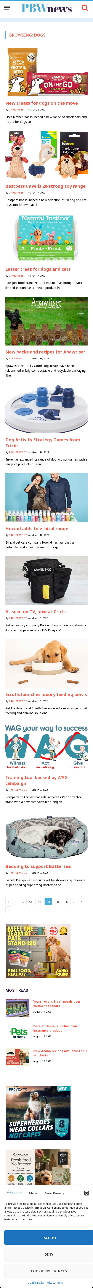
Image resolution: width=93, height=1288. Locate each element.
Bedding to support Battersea (38, 866)
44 (39, 902)
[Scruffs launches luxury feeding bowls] (46, 663)
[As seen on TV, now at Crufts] (46, 580)
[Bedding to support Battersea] (46, 835)
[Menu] (7, 8)
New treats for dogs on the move (41, 103)
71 (81, 902)
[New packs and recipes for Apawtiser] (46, 321)
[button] (86, 1193)
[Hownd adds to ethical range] (46, 497)
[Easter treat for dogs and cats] (46, 238)
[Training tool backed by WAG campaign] (46, 746)
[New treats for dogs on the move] (46, 72)
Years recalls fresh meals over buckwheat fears (56, 1003)
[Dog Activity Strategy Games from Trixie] (46, 408)
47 (66, 902)
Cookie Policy (36, 1283)
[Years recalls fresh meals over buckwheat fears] (17, 1008)
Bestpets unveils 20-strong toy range (45, 186)
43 (30, 902)
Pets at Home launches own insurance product (55, 1028)
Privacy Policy (54, 1283)
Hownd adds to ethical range (36, 528)
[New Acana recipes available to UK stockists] (17, 1057)
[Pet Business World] (46, 8)
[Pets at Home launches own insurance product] (17, 1033)
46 (57, 902)
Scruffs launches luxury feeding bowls (46, 694)
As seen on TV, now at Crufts (36, 611)
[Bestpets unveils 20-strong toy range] (46, 155)
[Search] (85, 8)
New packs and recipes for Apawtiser (45, 352)
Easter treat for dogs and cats (38, 269)
